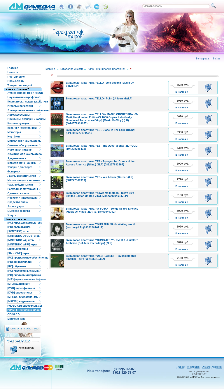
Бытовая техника (18, 210)
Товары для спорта (19, 167)
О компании (193, 366)
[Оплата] (79, 6)
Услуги (11, 215)
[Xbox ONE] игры (18, 253)
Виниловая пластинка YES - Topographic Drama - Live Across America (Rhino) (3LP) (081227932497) (100, 163)
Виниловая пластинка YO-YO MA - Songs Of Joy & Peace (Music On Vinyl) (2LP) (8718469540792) (102, 210)
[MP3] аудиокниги (18, 283)
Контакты (217, 366)
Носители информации (22, 197)
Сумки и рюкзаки (18, 193)
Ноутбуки (13, 136)
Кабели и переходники (22, 127)
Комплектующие (18, 123)
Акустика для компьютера (24, 154)
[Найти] (214, 6)
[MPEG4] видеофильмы (22, 297)
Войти (216, 58)
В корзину (209, 88)
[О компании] (70, 6)
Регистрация (203, 58)
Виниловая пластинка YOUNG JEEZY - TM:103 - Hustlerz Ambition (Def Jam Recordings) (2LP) (102, 242)
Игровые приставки (20, 106)
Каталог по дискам (71, 69)
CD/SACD (13, 314)
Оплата (206, 366)
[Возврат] (105, 6)
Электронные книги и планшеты (24, 110)
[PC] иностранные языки (23, 270)
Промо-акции (15, 81)
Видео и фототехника (21, 162)
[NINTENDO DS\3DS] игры (23, 235)
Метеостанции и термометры (24, 180)
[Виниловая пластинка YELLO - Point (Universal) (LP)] (57, 103)
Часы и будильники (20, 184)
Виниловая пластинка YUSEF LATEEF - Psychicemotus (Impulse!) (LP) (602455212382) (101, 257)
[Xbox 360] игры (17, 248)
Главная (12, 67)
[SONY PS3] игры (18, 231)
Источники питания (19, 149)
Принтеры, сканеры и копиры (24, 119)
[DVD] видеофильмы (21, 288)
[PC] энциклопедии (19, 262)
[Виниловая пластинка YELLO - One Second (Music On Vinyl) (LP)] (57, 87)
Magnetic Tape (16, 318)
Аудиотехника (16, 158)
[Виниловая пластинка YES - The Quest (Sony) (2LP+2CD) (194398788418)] (57, 150)
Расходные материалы (22, 189)
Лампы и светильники (21, 175)
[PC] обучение (16, 266)
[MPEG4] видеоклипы (21, 301)
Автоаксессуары (18, 114)
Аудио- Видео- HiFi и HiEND (24, 92)
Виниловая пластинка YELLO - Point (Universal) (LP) (99, 98)
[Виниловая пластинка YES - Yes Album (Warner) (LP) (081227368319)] (57, 182)
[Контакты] (88, 6)
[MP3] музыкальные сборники (24, 279)
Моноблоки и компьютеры (24, 140)
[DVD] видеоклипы (19, 292)
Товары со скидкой (19, 85)
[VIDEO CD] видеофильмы (24, 305)
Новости (12, 72)
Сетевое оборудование (22, 145)
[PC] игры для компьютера (24, 222)
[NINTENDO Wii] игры (20, 240)
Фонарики (13, 171)
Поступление (16, 76)
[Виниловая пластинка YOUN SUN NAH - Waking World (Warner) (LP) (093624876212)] (57, 229)
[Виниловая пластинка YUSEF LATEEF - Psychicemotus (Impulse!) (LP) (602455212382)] (57, 260)
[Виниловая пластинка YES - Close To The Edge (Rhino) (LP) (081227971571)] (57, 135)
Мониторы (14, 132)
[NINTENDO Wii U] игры (22, 244)
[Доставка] (96, 6)
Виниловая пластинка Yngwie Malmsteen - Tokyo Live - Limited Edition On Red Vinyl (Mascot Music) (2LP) (101, 194)
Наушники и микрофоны (23, 97)
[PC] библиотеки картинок (24, 275)
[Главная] (61, 6)
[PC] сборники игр (18, 227)
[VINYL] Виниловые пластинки (24, 310)
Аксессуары (15, 206)
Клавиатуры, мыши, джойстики (24, 101)
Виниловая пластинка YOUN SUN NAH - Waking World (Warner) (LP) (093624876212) (100, 226)
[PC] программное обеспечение (24, 257)
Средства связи (17, 202)
